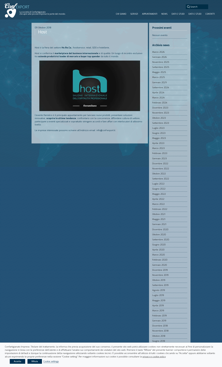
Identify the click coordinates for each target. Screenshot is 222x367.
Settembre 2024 (160, 87)
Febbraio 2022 (159, 209)
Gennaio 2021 (159, 224)
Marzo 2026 (158, 52)
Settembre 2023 (160, 123)
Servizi (134, 14)
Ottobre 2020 (159, 234)
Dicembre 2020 (160, 229)
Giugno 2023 (158, 133)
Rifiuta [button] (35, 361)
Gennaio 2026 (159, 57)
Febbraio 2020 (159, 259)
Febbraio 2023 (159, 153)
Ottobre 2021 (158, 214)
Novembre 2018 (160, 330)
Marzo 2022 (158, 204)
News (164, 14)
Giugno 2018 (158, 341)
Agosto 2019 (158, 290)
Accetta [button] (17, 361)
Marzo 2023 (158, 148)
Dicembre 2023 (160, 107)
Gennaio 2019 (159, 320)
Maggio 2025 (159, 72)
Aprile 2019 (158, 305)
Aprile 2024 (158, 92)
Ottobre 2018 (158, 336)
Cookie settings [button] (51, 361)
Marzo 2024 (158, 97)
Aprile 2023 (158, 143)
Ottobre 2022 (159, 173)
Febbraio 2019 (159, 315)
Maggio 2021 (158, 219)
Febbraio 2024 (159, 102)
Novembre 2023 (160, 112)
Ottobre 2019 (158, 280)
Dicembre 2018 (160, 325)
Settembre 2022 (160, 178)
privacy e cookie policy (154, 356)
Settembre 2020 (160, 239)
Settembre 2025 (160, 67)
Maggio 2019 (158, 300)
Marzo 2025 (158, 77)
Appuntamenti (149, 14)
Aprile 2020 (158, 249)
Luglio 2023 (158, 128)
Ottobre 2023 (159, 118)
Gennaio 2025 (159, 82)
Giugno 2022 (158, 188)
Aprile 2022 (158, 199)
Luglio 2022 (158, 183)
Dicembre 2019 (160, 270)
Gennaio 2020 (159, 265)
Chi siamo (121, 14)
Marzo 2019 (158, 310)
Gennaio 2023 (159, 158)
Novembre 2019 (160, 275)
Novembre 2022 (160, 168)
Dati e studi (178, 14)
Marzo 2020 (158, 254)
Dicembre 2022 (160, 163)
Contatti (210, 14)
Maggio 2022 (159, 194)
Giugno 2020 (159, 244)
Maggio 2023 (159, 138)
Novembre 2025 (160, 62)
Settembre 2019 (160, 285)
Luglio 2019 (158, 295)
